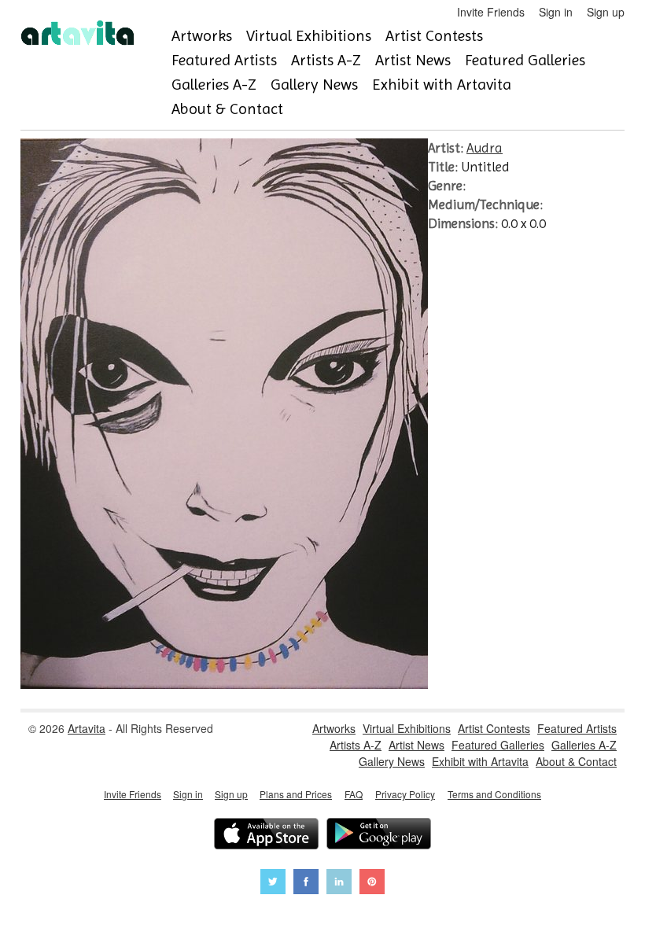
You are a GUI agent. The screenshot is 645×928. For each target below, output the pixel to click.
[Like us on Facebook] (306, 883)
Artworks (201, 36)
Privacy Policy (405, 794)
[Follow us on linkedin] (339, 883)
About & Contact (227, 109)
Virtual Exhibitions (308, 36)
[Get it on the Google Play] (378, 835)
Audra (484, 148)
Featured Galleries (525, 60)
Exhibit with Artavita (441, 84)
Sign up (606, 12)
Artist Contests (434, 36)
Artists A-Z (326, 60)
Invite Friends (491, 12)
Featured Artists (224, 60)
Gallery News (314, 84)
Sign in (556, 12)
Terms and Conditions (494, 794)
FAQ (354, 794)
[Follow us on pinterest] (372, 883)
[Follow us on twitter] (273, 883)
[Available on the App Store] (266, 835)
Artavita (86, 728)
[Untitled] (224, 684)
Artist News (413, 60)
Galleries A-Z (213, 84)
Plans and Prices (296, 794)
